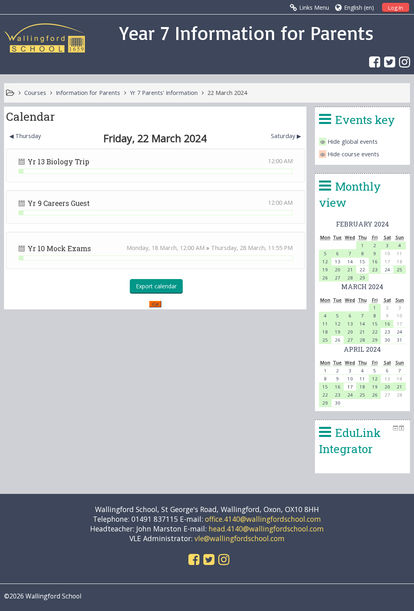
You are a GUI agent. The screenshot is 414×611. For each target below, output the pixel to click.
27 (337, 278)
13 (337, 261)
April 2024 (362, 349)
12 (325, 261)
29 (362, 278)
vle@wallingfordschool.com (239, 538)
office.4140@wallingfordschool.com (263, 519)
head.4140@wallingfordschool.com (266, 528)
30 (387, 340)
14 (350, 261)
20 (337, 270)
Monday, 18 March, (153, 248)
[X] (387, 61)
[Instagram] (402, 61)
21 (350, 270)
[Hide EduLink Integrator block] (395, 428)
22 (362, 270)
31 (399, 340)
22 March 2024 (227, 93)
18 (325, 332)
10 (350, 379)
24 (387, 270)
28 (350, 278)
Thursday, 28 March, (239, 248)
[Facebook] (372, 61)
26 (325, 278)
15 (362, 261)
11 (325, 324)
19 (325, 270)
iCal (155, 304)
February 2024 (362, 224)
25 (399, 270)
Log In (395, 7)
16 (375, 261)
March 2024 (362, 286)
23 (375, 270)
